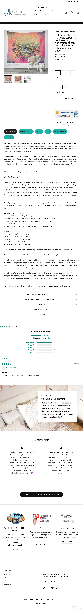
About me (7, 570)
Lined (59, 87)
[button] (5, 326)
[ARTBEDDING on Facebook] (48, 588)
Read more (16, 549)
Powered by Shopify (41, 603)
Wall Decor (35, 10)
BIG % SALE (37, 14)
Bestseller (48, 10)
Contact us (7, 584)
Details (41, 304)
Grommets (69, 87)
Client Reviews (9, 574)
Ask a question (41, 309)
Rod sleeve (61, 92)
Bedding (45, 7)
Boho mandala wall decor (68, 31)
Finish (58, 83)
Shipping (67, 57)
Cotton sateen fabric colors (41, 294)
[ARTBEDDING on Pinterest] (56, 588)
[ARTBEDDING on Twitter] (52, 588)
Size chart (7, 581)
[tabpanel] (41, 214)
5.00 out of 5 (47, 335)
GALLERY (47, 14)
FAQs (6, 577)
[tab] (10, 131)
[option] (26, 52)
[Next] (47, 79)
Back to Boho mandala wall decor (43, 494)
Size (57, 68)
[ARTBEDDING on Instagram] (44, 588)
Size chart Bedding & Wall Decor (41, 299)
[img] (7, 364)
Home (36, 7)
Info (41, 18)
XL (58, 78)
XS (58, 72)
